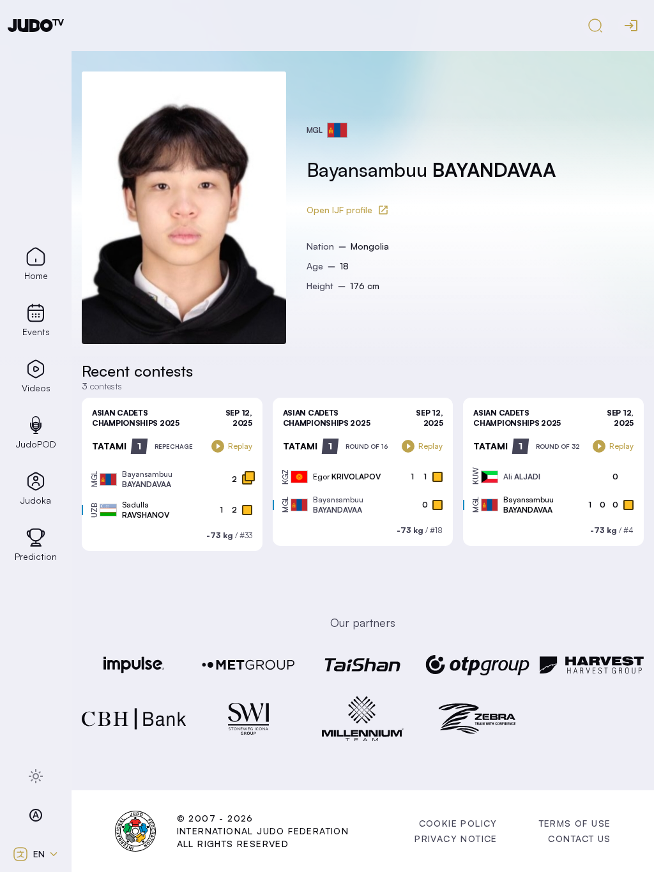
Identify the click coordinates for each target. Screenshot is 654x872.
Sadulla (145, 510)
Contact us (579, 838)
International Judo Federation (263, 830)
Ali (521, 476)
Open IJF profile (339, 209)
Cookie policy (458, 823)
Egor (347, 476)
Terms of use (575, 823)
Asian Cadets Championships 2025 (135, 418)
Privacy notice (456, 838)
